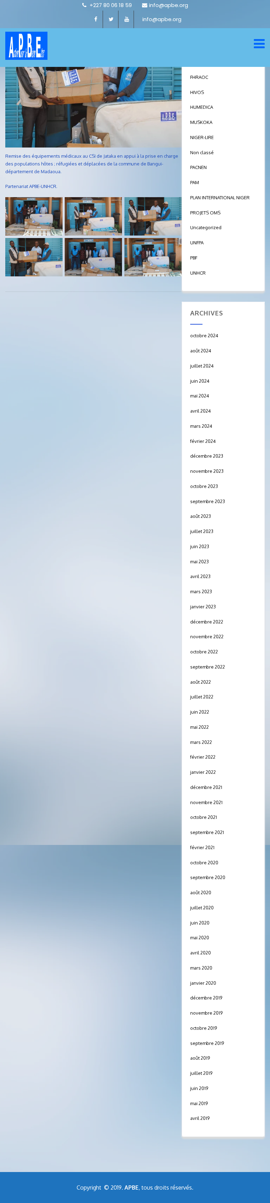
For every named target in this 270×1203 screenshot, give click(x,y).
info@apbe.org (168, 5)
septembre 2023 (207, 501)
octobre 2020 (204, 862)
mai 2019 (199, 1103)
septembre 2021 (207, 832)
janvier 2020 (203, 983)
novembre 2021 (206, 802)
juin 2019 (199, 1088)
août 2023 (200, 516)
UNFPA (197, 242)
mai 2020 (199, 937)
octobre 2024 (204, 335)
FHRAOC (199, 77)
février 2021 (202, 847)
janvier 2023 (203, 606)
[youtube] (127, 19)
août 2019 (200, 1058)
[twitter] (111, 19)
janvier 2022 (203, 772)
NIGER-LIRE (202, 137)
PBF (193, 258)
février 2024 (203, 441)
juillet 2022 (201, 697)
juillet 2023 (201, 531)
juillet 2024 (202, 366)
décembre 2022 (206, 622)
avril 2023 (200, 576)
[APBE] (26, 46)
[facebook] (96, 19)
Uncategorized (205, 227)
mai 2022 (199, 727)
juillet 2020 (202, 907)
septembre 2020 (207, 877)
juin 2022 (199, 712)
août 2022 (200, 682)
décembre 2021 (206, 787)
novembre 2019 (206, 1013)
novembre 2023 (207, 471)
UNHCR (198, 273)
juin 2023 (199, 546)
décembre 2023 (206, 456)
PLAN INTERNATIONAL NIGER (220, 197)
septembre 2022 (207, 667)
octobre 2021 (203, 817)
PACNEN (198, 167)
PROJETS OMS (205, 212)
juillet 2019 (201, 1073)
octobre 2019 (203, 1028)
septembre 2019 (207, 1043)
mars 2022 (201, 742)
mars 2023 (201, 591)
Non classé (202, 152)
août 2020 (200, 892)
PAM (194, 182)
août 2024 (200, 350)
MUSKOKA (201, 122)
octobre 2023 (204, 486)
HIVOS (197, 92)
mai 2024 (199, 396)
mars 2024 (201, 426)
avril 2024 (200, 411)
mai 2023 (199, 561)
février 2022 (203, 757)
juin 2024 (200, 381)
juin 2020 (200, 923)
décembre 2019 (206, 998)
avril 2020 (200, 952)
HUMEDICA (201, 107)
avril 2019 (200, 1118)
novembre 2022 (207, 636)
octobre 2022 (204, 651)
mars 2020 (201, 968)
